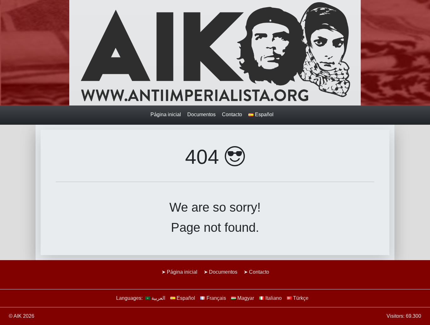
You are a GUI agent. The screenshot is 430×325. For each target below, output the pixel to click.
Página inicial (165, 114)
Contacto (232, 114)
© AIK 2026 (21, 316)
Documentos (201, 114)
